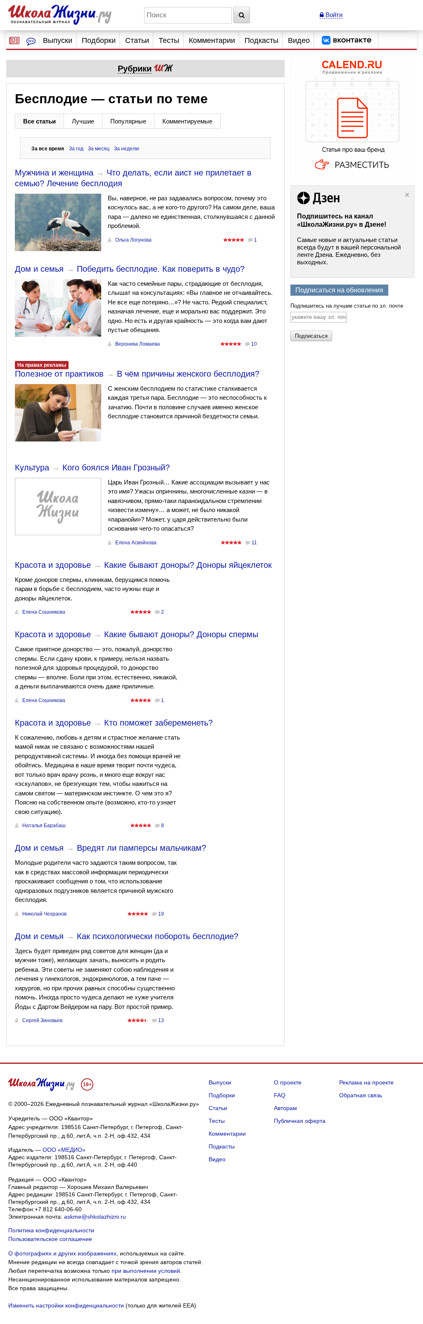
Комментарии (212, 40)
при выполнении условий (146, 1270)
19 (161, 914)
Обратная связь (360, 1095)
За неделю (126, 149)
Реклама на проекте (366, 1082)
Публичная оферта (300, 1121)
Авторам (285, 1108)
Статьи (137, 40)
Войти (333, 14)
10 (254, 344)
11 (254, 543)
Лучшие (83, 121)
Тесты (169, 40)
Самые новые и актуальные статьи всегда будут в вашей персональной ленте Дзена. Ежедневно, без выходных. (349, 251)
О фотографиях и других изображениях (62, 1253)
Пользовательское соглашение (50, 1239)
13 (161, 1020)
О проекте (288, 1082)
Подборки (99, 40)
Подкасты (261, 40)
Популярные (128, 121)
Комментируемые (187, 121)
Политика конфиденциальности (51, 1230)
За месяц (98, 149)
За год (76, 149)
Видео (299, 40)
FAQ (279, 1095)
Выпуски (57, 40)
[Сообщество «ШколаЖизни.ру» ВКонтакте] (346, 40)
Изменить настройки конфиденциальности (66, 1305)
